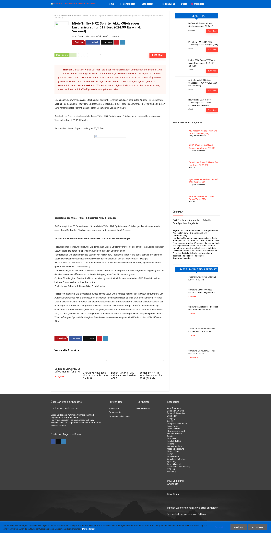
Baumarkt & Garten (175, 411)
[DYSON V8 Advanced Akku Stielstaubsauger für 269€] (96, 358)
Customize (220, 527)
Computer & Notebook (197, 136)
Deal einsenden (143, 408)
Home (111, 4)
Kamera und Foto (175, 446)
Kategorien (147, 4)
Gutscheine (172, 439)
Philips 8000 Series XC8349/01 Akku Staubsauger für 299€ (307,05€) (202, 63)
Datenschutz (115, 412)
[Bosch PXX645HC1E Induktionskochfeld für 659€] (124, 358)
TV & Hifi (192, 167)
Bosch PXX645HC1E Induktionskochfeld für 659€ (123, 375)
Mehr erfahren (88, 529)
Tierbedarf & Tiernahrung (178, 466)
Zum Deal (157, 55)
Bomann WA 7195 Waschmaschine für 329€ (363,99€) (151, 375)
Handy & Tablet (174, 441)
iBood (190, 48)
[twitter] (58, 441)
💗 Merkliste (197, 4)
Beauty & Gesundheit (176, 413)
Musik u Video (173, 451)
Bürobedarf (172, 416)
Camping (171, 418)
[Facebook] (53, 441)
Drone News (172, 426)
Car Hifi (170, 421)
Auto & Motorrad (174, 408)
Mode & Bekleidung (175, 449)
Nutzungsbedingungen (119, 416)
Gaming (170, 436)
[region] (135, 527)
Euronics (115, 36)
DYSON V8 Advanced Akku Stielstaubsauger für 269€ (96, 375)
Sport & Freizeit (174, 464)
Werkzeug (171, 472)
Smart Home (173, 456)
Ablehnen (238, 527)
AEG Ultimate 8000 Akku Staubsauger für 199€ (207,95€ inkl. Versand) (202, 83)
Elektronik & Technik (71, 15)
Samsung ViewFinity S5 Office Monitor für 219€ (67, 370)
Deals (184, 4)
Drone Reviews (174, 428)
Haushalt (105, 36)
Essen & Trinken (174, 434)
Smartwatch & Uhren (176, 459)
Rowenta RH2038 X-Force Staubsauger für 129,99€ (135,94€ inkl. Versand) (200, 103)
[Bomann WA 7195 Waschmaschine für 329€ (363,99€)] (153, 358)
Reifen (170, 454)
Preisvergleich (127, 4)
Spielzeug (171, 461)
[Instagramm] (63, 441)
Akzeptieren (257, 527)
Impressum (114, 408)
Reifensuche (168, 4)
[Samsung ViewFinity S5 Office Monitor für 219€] (67, 358)
